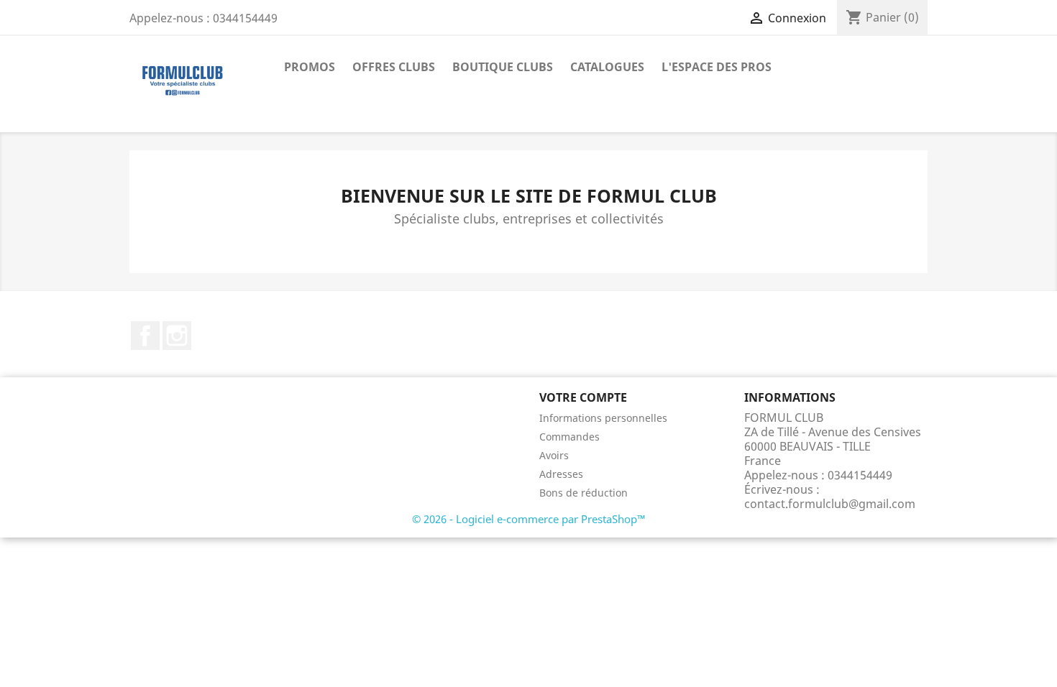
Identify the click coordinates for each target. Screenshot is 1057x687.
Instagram (177, 335)
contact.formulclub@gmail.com (829, 504)
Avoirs (554, 455)
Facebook (145, 335)
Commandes (569, 436)
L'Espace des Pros (717, 67)
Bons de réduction (583, 492)
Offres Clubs (393, 67)
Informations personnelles (603, 418)
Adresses (561, 474)
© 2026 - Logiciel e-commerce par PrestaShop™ (529, 519)
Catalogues (607, 67)
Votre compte (583, 397)
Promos (309, 67)
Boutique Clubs (502, 67)
